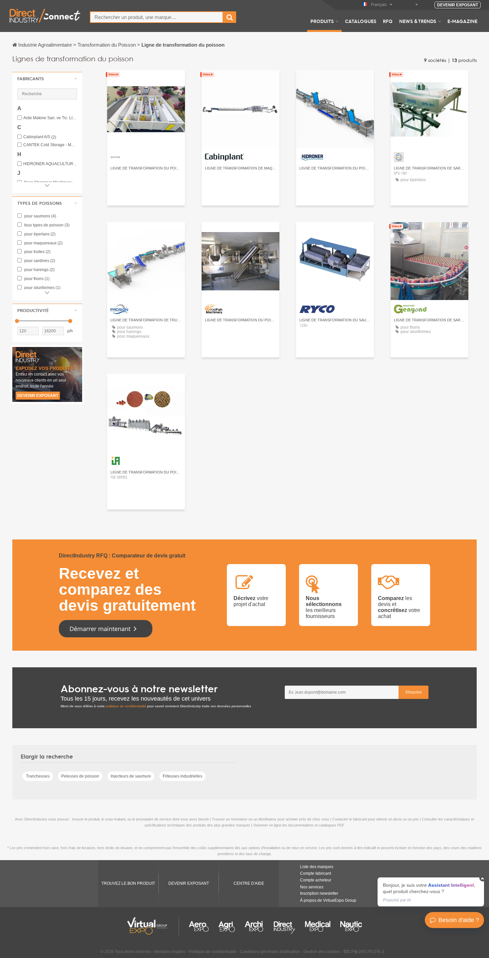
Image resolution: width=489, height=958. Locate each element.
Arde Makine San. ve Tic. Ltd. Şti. (50, 118)
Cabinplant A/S (39, 137)
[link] (431, 891)
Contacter (146, 81)
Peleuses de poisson (80, 776)
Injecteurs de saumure (131, 776)
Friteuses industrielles (182, 776)
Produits (322, 21)
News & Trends (417, 21)
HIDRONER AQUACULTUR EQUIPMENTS (50, 163)
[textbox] (156, 17)
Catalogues (360, 21)
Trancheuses (38, 776)
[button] (47, 79)
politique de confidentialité (126, 706)
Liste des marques (316, 866)
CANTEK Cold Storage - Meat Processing (50, 145)
